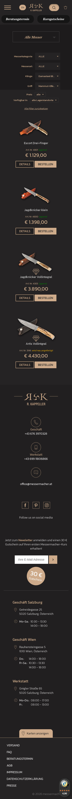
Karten (31, 733)
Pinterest (36, 505)
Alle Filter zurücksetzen (36, 108)
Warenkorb (67, 7)
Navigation (7, 7)
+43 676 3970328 (36, 431)
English (22, 7)
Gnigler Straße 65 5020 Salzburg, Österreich (36, 690)
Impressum (14, 772)
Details (24, 164)
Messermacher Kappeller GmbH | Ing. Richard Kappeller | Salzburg (36, 7)
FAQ (9, 752)
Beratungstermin (20, 758)
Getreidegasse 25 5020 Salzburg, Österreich (36, 611)
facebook (25, 505)
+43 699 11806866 (36, 456)
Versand (13, 745)
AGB (9, 765)
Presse (12, 785)
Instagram (46, 505)
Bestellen (45, 164)
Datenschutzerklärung (25, 779)
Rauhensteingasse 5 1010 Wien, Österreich (33, 649)
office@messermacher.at (36, 484)
